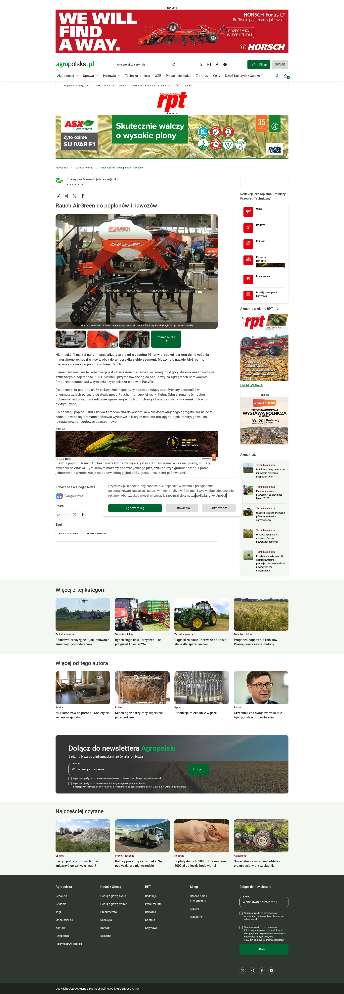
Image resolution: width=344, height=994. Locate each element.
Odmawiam (219, 508)
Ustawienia (182, 508)
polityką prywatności (211, 495)
